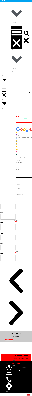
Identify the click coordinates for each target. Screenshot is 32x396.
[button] (16, 37)
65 (19, 185)
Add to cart (24, 122)
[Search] (26, 35)
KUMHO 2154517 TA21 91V (16, 251)
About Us (3, 109)
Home (12, 3)
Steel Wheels (14, 69)
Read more (21, 162)
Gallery (12, 24)
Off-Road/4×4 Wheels (14, 22)
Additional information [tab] (18, 177)
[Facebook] (2, 0)
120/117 (19, 188)
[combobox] (26, 36)
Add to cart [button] (2, 212)
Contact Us (13, 25)
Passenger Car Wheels (5, 84)
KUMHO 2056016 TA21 (16, 220)
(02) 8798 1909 (24, 367)
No (19, 192)
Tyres (2, 75)
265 (19, 184)
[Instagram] (4, 0)
